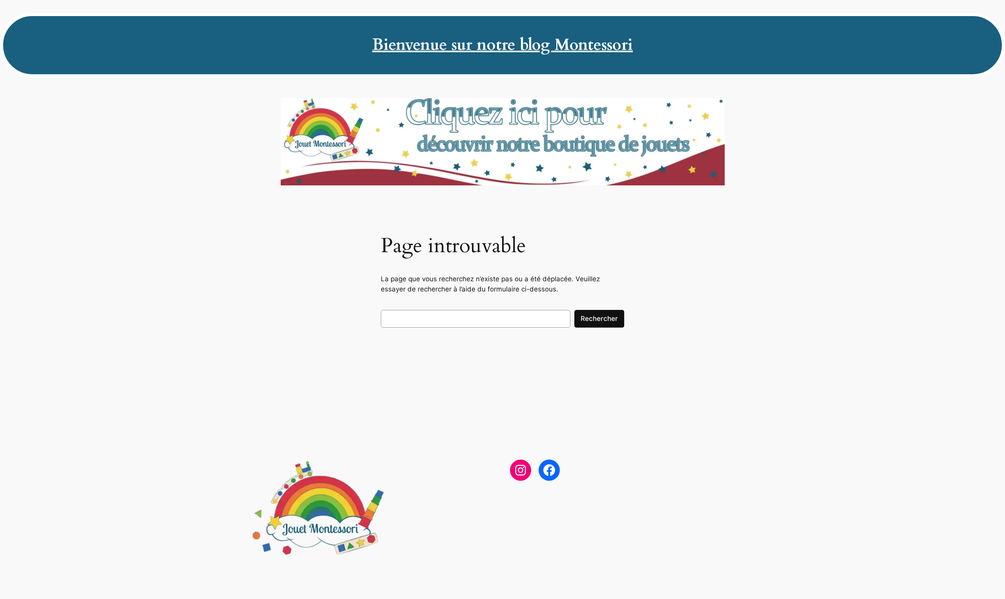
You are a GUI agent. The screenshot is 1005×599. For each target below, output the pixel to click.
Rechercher (599, 318)
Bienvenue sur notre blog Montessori (502, 45)
